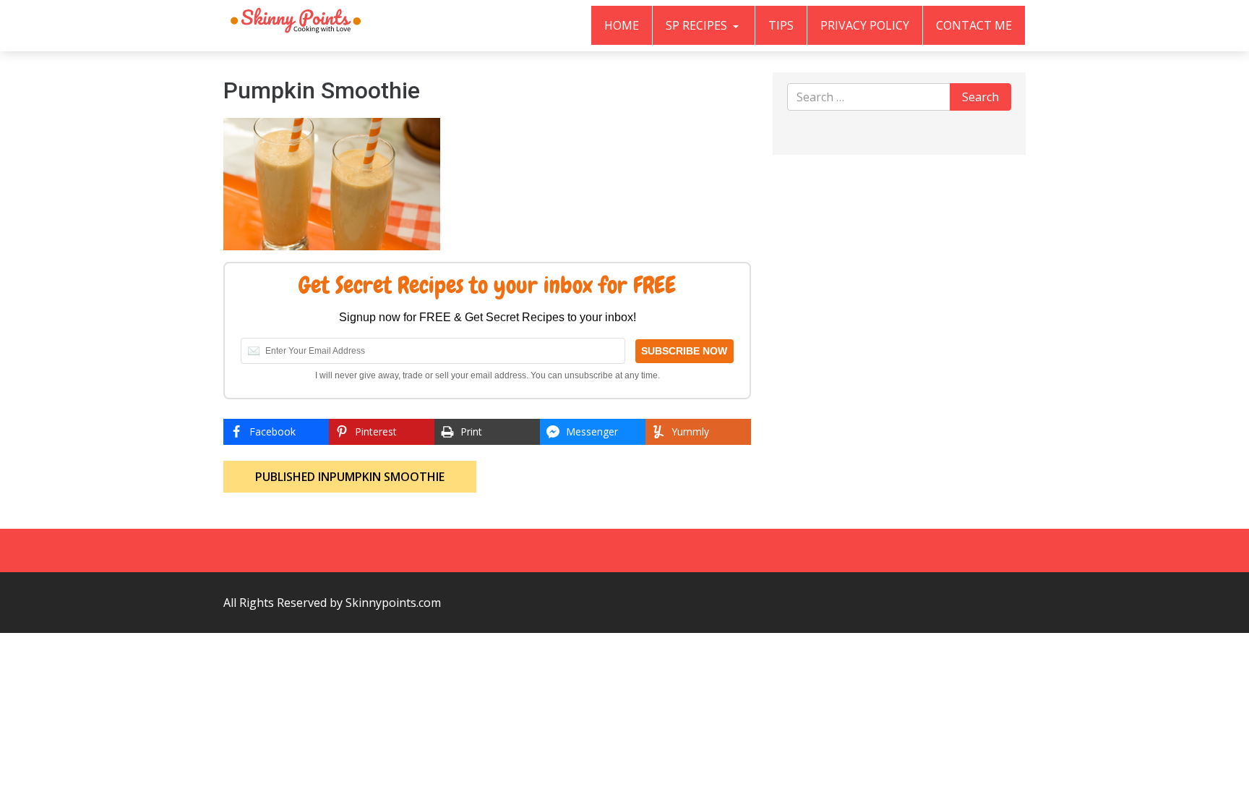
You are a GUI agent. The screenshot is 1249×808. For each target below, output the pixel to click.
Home (621, 25)
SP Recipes (698, 25)
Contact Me (974, 25)
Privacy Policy (864, 25)
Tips (781, 25)
